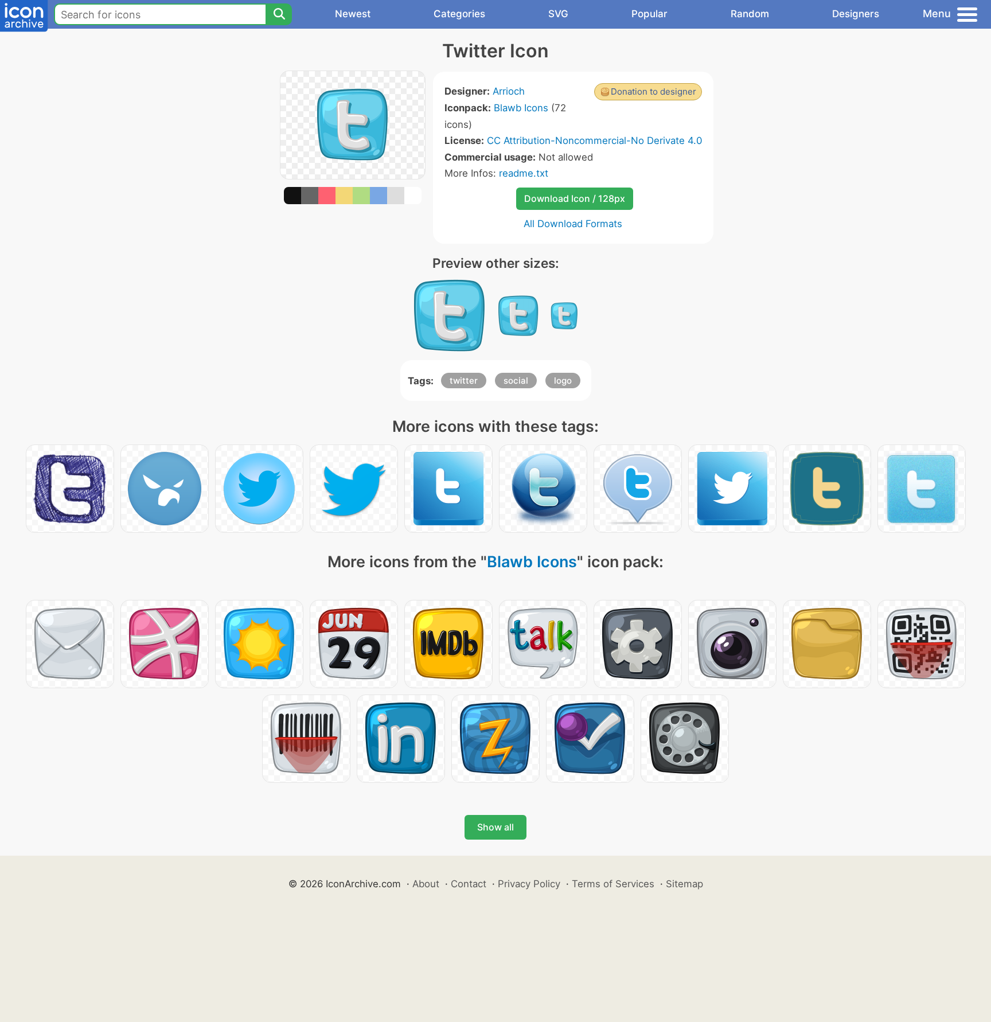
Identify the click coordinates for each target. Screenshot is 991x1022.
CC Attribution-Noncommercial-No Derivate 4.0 (594, 140)
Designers (855, 13)
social (516, 380)
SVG (558, 13)
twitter (464, 380)
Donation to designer (653, 91)
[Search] (279, 14)
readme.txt (523, 173)
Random (750, 13)
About (425, 884)
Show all (495, 827)
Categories (459, 13)
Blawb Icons (521, 108)
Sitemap (684, 884)
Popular (649, 13)
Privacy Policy (529, 884)
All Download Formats (573, 223)
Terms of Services (613, 884)
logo (563, 380)
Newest (352, 13)
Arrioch (509, 91)
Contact (468, 884)
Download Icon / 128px (574, 198)
